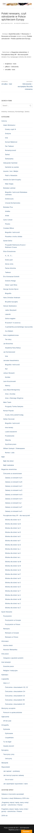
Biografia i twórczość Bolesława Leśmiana (16, 193)
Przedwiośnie (9, 436)
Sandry (27, 111)
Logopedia (5, 679)
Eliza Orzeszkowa (9, 251)
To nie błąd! (7, 742)
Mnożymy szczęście (8, 708)
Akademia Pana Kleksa (13, 348)
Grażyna (8, 133)
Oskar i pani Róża (11, 285)
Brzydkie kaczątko (11, 302)
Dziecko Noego (10, 281)
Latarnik (8, 314)
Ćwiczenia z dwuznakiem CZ (15, 696)
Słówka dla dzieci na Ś (13, 587)
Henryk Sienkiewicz (10, 306)
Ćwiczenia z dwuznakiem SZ (15, 704)
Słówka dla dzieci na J (12, 549)
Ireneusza (11, 111)
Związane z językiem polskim (13, 658)
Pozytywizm (7, 616)
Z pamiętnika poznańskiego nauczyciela (19, 327)
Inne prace (5, 654)
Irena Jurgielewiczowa (11, 335)
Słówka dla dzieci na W (13, 599)
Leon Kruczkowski (9, 381)
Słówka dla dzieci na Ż (13, 608)
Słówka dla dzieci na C (13, 528)
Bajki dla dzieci (8, 461)
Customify (22, 829)
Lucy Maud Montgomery (11, 390)
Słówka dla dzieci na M (13, 561)
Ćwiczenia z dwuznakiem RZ (15, 700)
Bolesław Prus (8, 207)
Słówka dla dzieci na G (13, 545)
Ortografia (5, 725)
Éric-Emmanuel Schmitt (11, 276)
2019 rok (4, 815)
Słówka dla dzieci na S (13, 582)
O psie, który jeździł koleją (14, 415)
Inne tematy (9, 427)
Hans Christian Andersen (11, 297)
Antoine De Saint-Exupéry (12, 180)
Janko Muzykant (10, 310)
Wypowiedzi (5, 767)
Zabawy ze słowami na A (13, 478)
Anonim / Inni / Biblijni (10, 171)
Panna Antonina (10, 268)
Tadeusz (8, 272)
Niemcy (7, 385)
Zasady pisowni (8, 746)
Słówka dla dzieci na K (13, 553)
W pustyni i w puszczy (12, 323)
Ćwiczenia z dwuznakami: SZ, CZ (16, 687)
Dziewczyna (9, 199)
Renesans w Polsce (11, 637)
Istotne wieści (8, 645)
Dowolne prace (8, 666)
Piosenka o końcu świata (13, 236)
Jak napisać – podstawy (11, 771)
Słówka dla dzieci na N (13, 566)
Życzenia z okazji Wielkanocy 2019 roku (15, 798)
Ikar (6, 369)
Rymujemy (5, 750)
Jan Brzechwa (8, 343)
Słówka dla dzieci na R (13, 578)
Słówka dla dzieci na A (13, 520)
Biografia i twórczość (12, 232)
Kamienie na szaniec (12, 167)
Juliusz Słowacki (9, 373)
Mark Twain (7, 402)
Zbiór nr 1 (6, 683)
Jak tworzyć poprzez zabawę (13, 775)
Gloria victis (9, 264)
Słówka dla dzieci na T (13, 591)
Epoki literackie (6, 612)
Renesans (6, 629)
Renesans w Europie (12, 633)
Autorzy (4, 121)
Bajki (3, 457)
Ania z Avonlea (10, 394)
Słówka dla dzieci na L (12, 557)
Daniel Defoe (7, 241)
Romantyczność (10, 150)
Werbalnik (4, 763)
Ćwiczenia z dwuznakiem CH (15, 691)
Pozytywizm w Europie (13, 620)
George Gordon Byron (10, 289)
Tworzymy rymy (8, 754)
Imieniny (4, 111)
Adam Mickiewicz (9, 125)
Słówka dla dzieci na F (12, 540)
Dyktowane (9, 733)
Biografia (8, 293)
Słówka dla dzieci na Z (13, 603)
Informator (5, 641)
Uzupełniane (9, 737)
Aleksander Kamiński (10, 163)
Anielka (7, 211)
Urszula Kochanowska (12, 203)
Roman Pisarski (8, 411)
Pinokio (7, 224)
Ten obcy (8, 339)
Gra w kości (9, 779)
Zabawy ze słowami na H (13, 499)
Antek (7, 215)
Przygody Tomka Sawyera (14, 406)
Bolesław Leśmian (9, 188)
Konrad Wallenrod (11, 142)
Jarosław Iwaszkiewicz (11, 360)
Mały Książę (9, 184)
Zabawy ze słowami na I (13, 503)
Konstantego (19, 111)
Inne (6, 138)
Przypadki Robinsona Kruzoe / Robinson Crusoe (15, 246)
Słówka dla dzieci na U (13, 595)
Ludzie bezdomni (11, 432)
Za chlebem (9, 331)
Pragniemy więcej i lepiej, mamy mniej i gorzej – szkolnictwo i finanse (14, 810)
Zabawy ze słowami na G (13, 494)
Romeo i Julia (9, 452)
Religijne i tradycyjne (10, 670)
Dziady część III (10, 129)
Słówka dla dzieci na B (13, 524)
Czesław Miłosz (8, 228)
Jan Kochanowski (9, 352)
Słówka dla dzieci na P (13, 574)
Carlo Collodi (7, 220)
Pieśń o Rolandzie (11, 175)
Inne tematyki (6, 662)
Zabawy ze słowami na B (13, 482)
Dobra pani (9, 260)
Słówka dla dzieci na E (13, 536)
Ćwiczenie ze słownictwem (12, 473)
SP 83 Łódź (7, 721)
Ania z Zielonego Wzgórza (14, 398)
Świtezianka (9, 159)
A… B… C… (9, 255)
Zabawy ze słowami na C (13, 486)
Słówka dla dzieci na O (13, 570)
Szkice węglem (10, 318)
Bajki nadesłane (8, 465)
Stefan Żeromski (9, 419)
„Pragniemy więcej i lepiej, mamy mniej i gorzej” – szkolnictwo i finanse (15, 804)
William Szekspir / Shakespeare (14, 448)
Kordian (7, 377)
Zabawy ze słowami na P (13, 507)
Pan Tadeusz (9, 146)
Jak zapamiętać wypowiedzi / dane (15, 784)
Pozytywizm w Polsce (12, 624)
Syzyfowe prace (10, 444)
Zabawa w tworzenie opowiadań (12, 794)
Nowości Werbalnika (21, 23)
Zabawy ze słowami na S (13, 511)
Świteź (7, 154)
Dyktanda (6, 729)
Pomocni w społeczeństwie (12, 712)
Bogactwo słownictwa (9, 469)
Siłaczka (8, 440)
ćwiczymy (8, 758)
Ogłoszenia (5, 717)
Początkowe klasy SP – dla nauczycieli (16, 515)
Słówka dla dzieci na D (13, 532)
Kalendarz (4, 675)
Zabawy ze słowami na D (13, 490)
